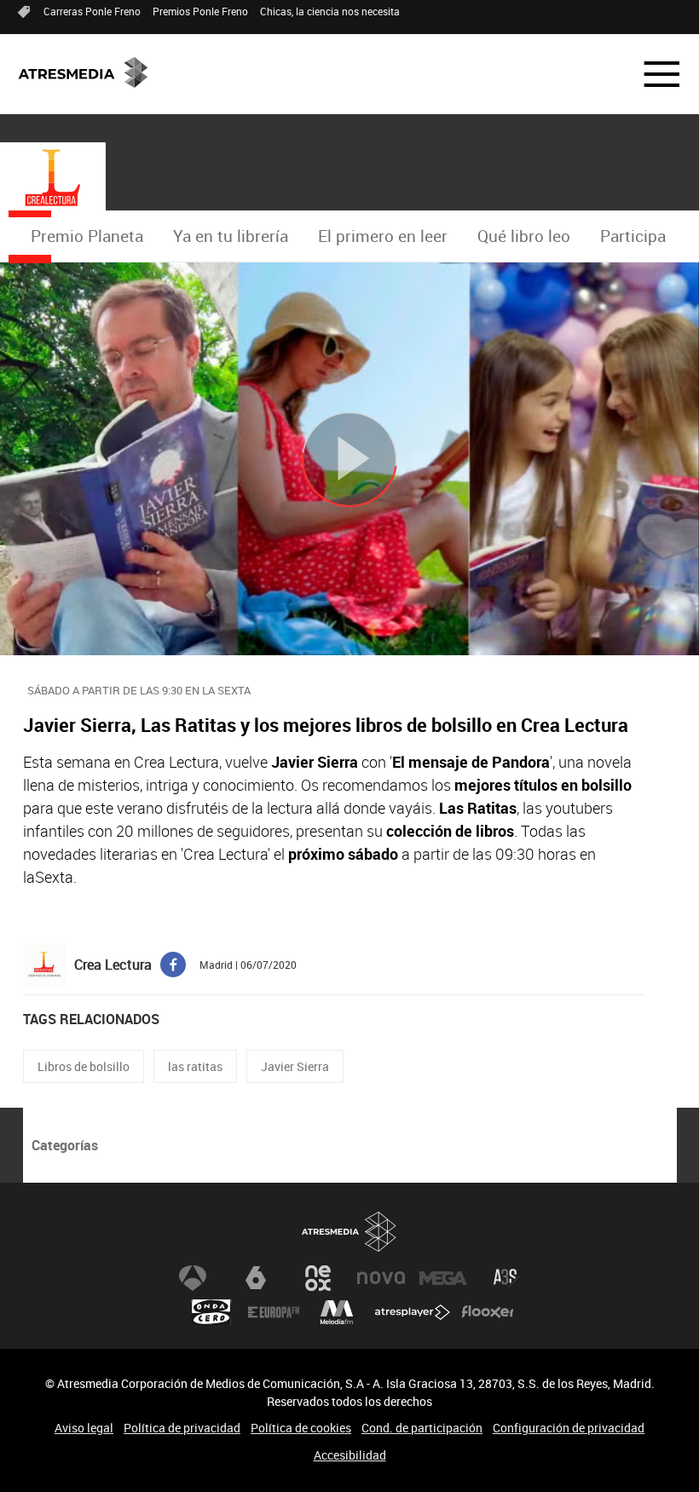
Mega (443, 1278)
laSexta (255, 1278)
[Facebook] (173, 962)
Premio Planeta (87, 236)
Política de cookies (301, 1428)
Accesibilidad (350, 1455)
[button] (651, 74)
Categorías (65, 1145)
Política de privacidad (182, 1428)
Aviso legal (84, 1428)
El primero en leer (383, 236)
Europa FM (273, 1312)
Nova (381, 1278)
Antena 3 (192, 1278)
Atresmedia (349, 1232)
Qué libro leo (523, 236)
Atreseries (506, 1278)
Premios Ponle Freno (200, 11)
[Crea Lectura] (53, 178)
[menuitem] (86, 236)
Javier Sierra (295, 1066)
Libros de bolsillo (84, 1066)
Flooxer (487, 1312)
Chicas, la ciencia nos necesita (330, 11)
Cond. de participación (421, 1428)
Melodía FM (336, 1312)
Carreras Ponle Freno (92, 11)
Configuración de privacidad (568, 1428)
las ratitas (195, 1066)
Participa (633, 236)
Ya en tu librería (230, 236)
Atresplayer (412, 1312)
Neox (318, 1278)
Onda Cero (211, 1312)
